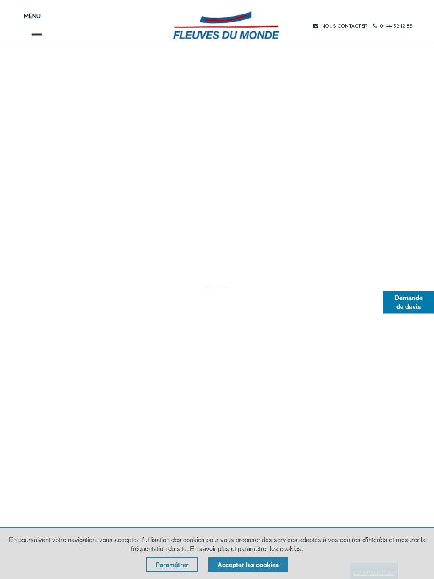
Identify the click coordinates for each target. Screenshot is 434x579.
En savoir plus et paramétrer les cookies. (246, 548)
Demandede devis (409, 302)
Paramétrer (172, 564)
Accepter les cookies (248, 564)
